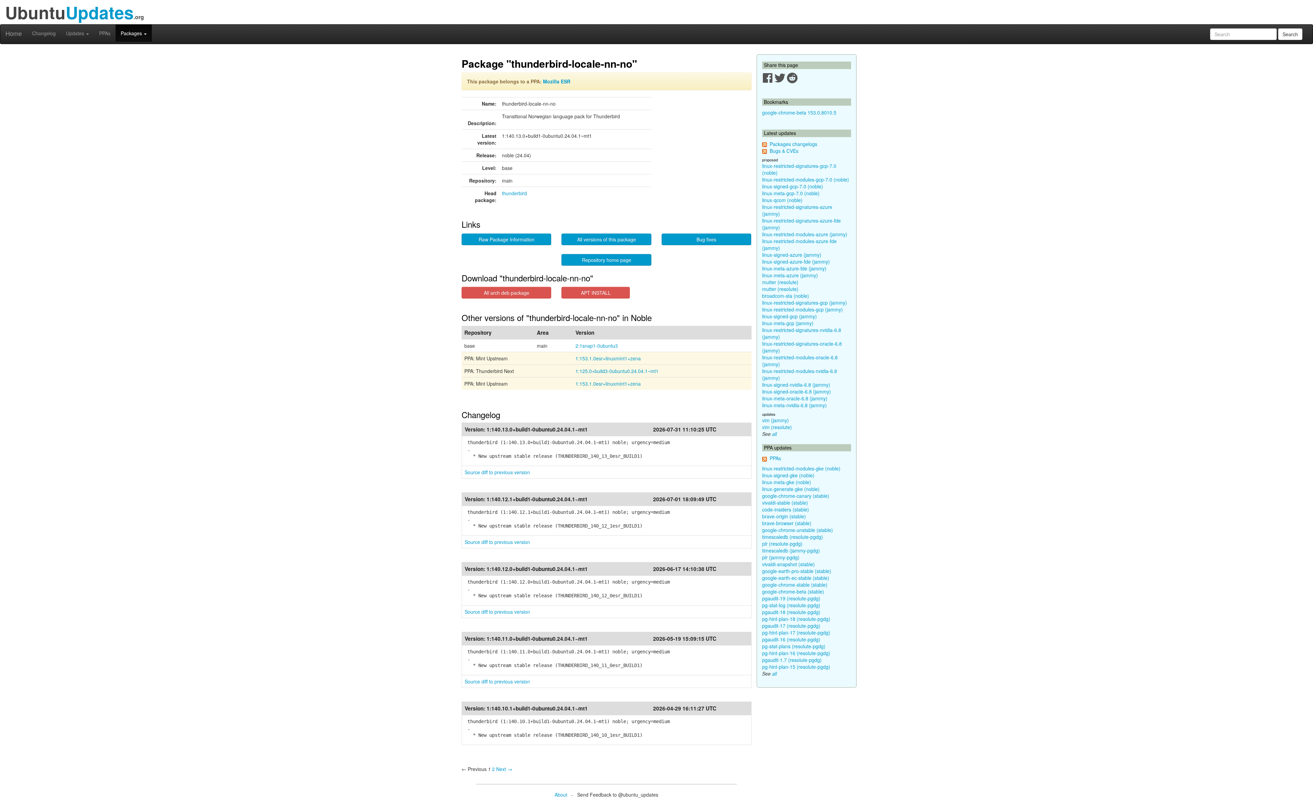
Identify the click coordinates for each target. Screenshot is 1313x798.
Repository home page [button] (606, 259)
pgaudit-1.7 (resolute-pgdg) (792, 659)
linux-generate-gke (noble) (791, 489)
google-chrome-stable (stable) (794, 584)
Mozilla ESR (556, 81)
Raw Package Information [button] (506, 239)
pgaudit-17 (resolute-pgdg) (791, 625)
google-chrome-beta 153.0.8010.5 (799, 112)
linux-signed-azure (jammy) (791, 254)
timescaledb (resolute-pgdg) (792, 536)
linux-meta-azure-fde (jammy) (794, 268)
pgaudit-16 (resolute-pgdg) (791, 639)
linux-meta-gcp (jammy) (787, 323)
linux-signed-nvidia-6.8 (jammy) (796, 384)
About (561, 794)
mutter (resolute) (780, 282)
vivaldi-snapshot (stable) (788, 564)
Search (1290, 34)
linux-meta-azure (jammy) (790, 275)
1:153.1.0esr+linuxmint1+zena (608, 358)
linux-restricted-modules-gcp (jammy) (802, 309)
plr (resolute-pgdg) (782, 543)
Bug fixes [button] (706, 239)
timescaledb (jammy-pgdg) (791, 550)
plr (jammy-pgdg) (780, 557)
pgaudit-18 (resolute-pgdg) (791, 612)
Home (13, 33)
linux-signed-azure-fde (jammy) (796, 261)
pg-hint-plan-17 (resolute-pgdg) (796, 632)
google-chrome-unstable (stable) (797, 530)
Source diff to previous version (497, 472)
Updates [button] (75, 33)
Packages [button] (132, 33)
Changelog (44, 33)
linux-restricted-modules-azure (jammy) (804, 234)
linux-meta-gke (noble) (786, 482)
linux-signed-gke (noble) (788, 475)
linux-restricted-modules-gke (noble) (801, 468)
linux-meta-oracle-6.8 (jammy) (794, 398)
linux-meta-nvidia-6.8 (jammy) (794, 405)
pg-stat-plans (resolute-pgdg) (793, 646)
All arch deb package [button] (506, 292)
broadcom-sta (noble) (785, 295)
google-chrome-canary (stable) (795, 495)
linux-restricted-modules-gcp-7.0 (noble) (805, 179)
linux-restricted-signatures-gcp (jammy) (804, 302)
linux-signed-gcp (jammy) (789, 316)
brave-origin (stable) (784, 516)
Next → (504, 769)
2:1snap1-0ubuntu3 (596, 345)
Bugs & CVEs (784, 150)
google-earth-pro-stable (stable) (796, 571)
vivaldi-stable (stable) (785, 502)
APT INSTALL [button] (596, 292)
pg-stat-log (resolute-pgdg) (791, 605)
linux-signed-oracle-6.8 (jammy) (796, 391)
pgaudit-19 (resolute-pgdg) (791, 598)
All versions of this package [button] (606, 239)
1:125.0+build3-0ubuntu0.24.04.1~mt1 (617, 371)
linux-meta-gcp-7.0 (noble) (791, 193)
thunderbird (514, 193)
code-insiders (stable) (785, 509)
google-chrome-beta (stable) (793, 591)
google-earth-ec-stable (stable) (795, 577)
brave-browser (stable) (786, 523)
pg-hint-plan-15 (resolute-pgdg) (796, 666)
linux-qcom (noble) (782, 200)
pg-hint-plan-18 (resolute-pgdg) (796, 618)
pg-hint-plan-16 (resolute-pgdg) (796, 653)
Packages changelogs (793, 144)
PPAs (104, 33)
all (774, 433)
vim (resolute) (777, 427)
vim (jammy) (775, 420)
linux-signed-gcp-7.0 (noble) (792, 186)
